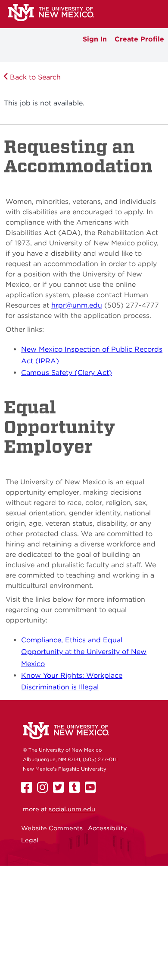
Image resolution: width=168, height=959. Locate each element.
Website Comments (52, 828)
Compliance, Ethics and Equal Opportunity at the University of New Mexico (83, 652)
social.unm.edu (72, 809)
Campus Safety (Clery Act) (66, 372)
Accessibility (107, 828)
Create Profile (139, 39)
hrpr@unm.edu (76, 305)
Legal (29, 840)
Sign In (95, 39)
